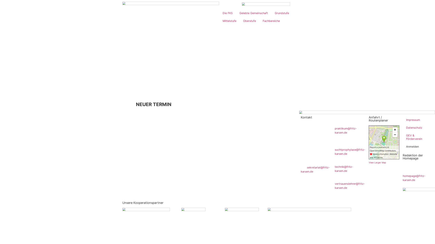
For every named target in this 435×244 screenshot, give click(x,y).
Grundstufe (282, 13)
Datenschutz (414, 127)
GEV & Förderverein (414, 137)
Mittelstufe (229, 21)
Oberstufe (249, 21)
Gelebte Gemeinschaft (253, 13)
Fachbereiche (271, 21)
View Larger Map (377, 162)
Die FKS (228, 13)
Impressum (413, 119)
